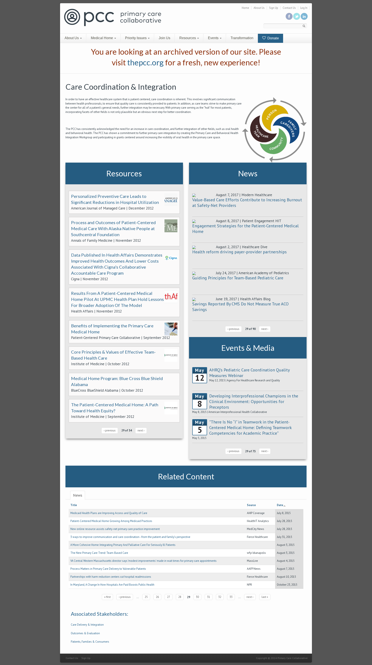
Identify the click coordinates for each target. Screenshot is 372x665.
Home (245, 8)
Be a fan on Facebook (289, 16)
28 (179, 597)
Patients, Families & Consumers (90, 641)
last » (265, 597)
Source (251, 505)
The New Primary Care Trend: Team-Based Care (99, 553)
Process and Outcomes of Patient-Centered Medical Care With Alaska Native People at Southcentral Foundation (113, 228)
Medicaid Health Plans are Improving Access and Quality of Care (108, 513)
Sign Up (273, 8)
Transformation (242, 38)
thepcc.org (145, 62)
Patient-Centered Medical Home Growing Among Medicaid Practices (111, 521)
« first (107, 597)
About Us (259, 8)
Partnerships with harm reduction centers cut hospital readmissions (110, 577)
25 (146, 597)
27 (168, 597)
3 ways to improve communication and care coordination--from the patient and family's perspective (130, 537)
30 (197, 597)
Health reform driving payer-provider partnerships (239, 252)
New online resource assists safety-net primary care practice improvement (115, 529)
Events (213, 38)
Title (73, 505)
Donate (272, 38)
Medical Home (102, 38)
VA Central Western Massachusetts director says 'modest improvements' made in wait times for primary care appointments (143, 561)
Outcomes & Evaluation (85, 633)
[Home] (112, 17)
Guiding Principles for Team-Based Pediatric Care (237, 278)
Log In (303, 8)
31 (208, 597)
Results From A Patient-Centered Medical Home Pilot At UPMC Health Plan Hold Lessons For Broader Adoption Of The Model (117, 299)
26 (157, 597)
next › (141, 430)
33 (230, 597)
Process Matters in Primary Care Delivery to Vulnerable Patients (108, 569)
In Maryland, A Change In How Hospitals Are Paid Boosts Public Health (112, 584)
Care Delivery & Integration (87, 625)
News (77, 495)
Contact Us (289, 8)
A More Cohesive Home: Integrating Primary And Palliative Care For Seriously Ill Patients (122, 545)
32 (219, 597)
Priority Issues (136, 38)
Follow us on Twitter (296, 16)
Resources (188, 38)
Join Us (164, 38)
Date (280, 505)
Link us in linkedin (304, 16)
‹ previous (110, 430)
